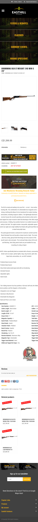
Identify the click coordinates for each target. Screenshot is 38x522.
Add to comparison (14, 389)
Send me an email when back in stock (17, 171)
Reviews (23, 147)
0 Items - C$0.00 (18, 1)
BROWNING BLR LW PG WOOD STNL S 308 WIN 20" (28, 420)
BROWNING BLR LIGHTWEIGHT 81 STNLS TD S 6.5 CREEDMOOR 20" (7, 449)
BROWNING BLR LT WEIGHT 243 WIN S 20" (15, 73)
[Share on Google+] (5, 381)
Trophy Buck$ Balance (31, 1)
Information (4, 147)
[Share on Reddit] (11, 381)
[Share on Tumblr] (14, 381)
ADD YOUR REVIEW (31, 375)
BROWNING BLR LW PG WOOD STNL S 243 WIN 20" (9, 420)
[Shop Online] (22, 10)
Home (2, 73)
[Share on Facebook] (2, 381)
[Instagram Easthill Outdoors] (22, 485)
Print (20, 389)
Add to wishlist (4, 389)
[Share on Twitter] (17, 381)
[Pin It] (8, 381)
